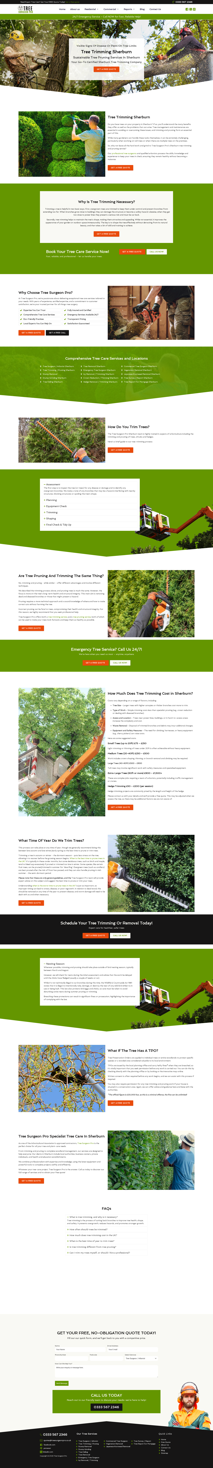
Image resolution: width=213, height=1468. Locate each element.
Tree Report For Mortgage (144, 1444)
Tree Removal (84, 1455)
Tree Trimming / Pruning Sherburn (59, 370)
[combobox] (141, 1358)
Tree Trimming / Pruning (88, 1444)
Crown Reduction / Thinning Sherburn (100, 378)
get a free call (57, 333)
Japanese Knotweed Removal (118, 1446)
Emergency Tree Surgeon (88, 1458)
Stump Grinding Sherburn (54, 378)
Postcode (94, 1355)
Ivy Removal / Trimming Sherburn (98, 374)
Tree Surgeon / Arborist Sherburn (58, 366)
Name (58, 1346)
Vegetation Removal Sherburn (138, 370)
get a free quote (106, 69)
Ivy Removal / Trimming (88, 1460)
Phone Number (61, 1355)
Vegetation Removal (114, 1444)
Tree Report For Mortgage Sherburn (141, 382)
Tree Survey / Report (142, 1441)
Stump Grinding (84, 1449)
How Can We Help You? (64, 1364)
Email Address (113, 1346)
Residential (90, 9)
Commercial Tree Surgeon (117, 1441)
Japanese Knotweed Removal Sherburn (142, 374)
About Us (165, 1445)
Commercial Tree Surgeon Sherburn (140, 366)
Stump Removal (50, 374)
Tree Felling (83, 1452)
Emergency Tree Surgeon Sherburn (99, 370)
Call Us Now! (157, 252)
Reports (128, 9)
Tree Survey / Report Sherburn (138, 378)
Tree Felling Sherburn (53, 382)
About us (75, 9)
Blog (142, 9)
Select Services (130, 1355)
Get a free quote (72, 2)
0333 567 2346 (184, 2)
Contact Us (155, 9)
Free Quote (165, 1442)
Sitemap (164, 1453)
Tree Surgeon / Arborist (88, 1441)
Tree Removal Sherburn (94, 366)
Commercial (110, 9)
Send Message (61, 1383)
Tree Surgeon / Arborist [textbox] (135, 1358)
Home (62, 9)
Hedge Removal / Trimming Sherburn (100, 382)
